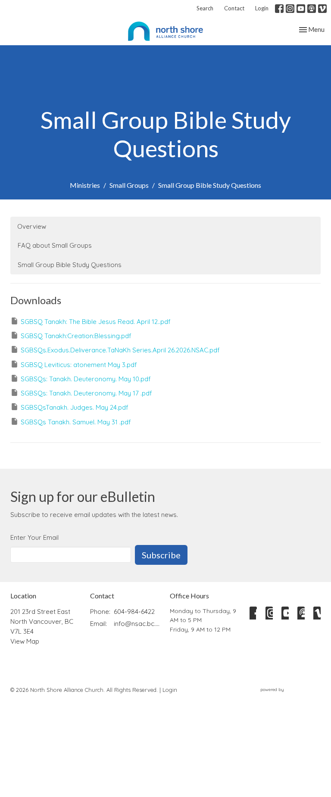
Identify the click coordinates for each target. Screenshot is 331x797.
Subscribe (161, 555)
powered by (285, 697)
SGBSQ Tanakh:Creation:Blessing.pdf (76, 336)
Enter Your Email (34, 537)
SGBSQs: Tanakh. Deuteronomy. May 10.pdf (86, 379)
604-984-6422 (134, 611)
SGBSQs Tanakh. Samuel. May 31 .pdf (76, 422)
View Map (24, 641)
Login (262, 8)
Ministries (85, 185)
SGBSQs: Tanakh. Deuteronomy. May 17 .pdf (86, 393)
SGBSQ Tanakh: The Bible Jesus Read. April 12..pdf (96, 322)
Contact (234, 8)
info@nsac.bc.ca (137, 624)
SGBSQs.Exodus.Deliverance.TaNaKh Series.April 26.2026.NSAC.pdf (120, 350)
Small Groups (129, 185)
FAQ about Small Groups (55, 245)
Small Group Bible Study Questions (70, 265)
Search (205, 8)
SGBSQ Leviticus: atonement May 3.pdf (79, 365)
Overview (31, 226)
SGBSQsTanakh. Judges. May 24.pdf (74, 407)
